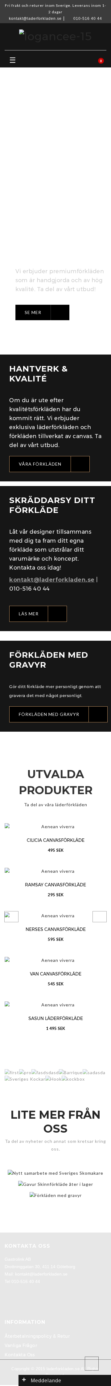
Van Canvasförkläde (55, 974)
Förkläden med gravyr (55, 1190)
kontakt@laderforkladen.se (35, 18)
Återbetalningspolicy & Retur (37, 1336)
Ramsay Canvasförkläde (55, 885)
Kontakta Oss (20, 1355)
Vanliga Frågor (21, 1345)
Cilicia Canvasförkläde (55, 840)
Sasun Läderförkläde (55, 1018)
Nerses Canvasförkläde (56, 929)
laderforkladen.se (63, 1369)
